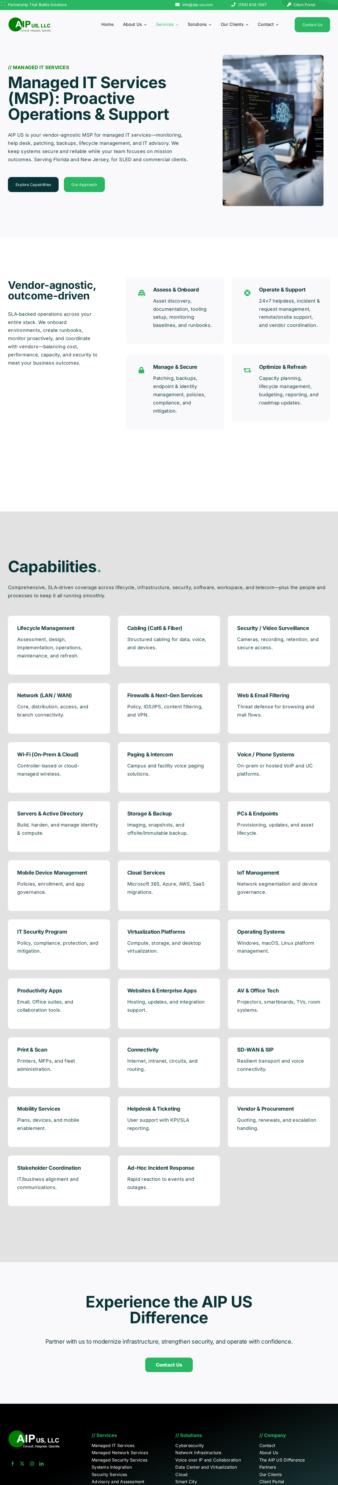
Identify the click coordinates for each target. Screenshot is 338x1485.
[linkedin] (41, 1464)
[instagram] (32, 1464)
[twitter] (22, 1464)
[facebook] (13, 1464)
